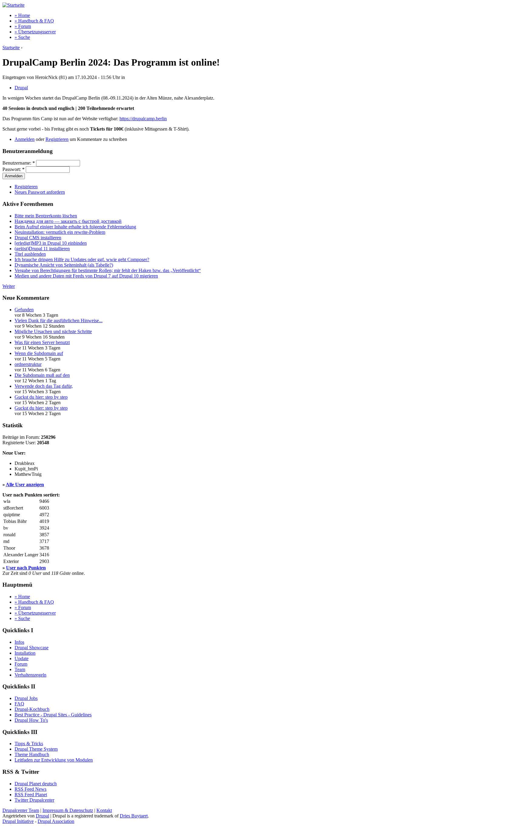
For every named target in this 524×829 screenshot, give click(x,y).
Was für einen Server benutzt (42, 342)
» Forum (23, 26)
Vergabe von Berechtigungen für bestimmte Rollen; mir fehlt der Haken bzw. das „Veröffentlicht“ (108, 270)
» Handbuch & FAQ (34, 20)
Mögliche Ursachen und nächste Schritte (53, 331)
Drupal (21, 87)
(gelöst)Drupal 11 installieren (42, 248)
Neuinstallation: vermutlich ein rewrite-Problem (60, 232)
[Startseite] (13, 5)
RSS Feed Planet (31, 794)
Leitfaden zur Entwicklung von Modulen (54, 759)
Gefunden (24, 309)
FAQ (19, 703)
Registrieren (57, 139)
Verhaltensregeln (30, 674)
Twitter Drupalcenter (34, 800)
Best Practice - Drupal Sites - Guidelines (53, 714)
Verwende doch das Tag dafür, (44, 386)
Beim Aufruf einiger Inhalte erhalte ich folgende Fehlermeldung (75, 226)
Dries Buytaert (134, 815)
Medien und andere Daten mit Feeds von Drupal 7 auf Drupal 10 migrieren (86, 275)
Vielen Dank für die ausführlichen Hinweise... (58, 320)
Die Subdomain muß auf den (42, 375)
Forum (21, 664)
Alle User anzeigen (25, 484)
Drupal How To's (31, 720)
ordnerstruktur (28, 364)
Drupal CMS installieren (38, 237)
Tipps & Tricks (29, 743)
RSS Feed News (30, 789)
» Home (22, 15)
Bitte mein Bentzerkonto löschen (46, 215)
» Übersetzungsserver (35, 31)
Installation (25, 653)
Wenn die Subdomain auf (39, 353)
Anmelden (25, 139)
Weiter (8, 286)
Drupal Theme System (36, 749)
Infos (19, 642)
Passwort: (13, 169)
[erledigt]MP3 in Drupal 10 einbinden (51, 243)
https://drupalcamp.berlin (143, 118)
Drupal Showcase (32, 647)
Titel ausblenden (30, 254)
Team (20, 669)
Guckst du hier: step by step (41, 397)
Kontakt (104, 810)
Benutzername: (18, 162)
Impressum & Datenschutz (67, 810)
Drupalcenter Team (20, 810)
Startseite (11, 47)
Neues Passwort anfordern (40, 192)
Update (22, 658)
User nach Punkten (26, 567)
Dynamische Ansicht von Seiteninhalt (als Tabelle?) (64, 265)
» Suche (22, 37)
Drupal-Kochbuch (32, 709)
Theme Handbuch (32, 754)
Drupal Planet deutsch (36, 783)
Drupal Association (56, 821)
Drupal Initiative (18, 821)
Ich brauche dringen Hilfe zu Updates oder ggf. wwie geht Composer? (82, 259)
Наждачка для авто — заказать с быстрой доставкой (68, 221)
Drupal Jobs (26, 698)
